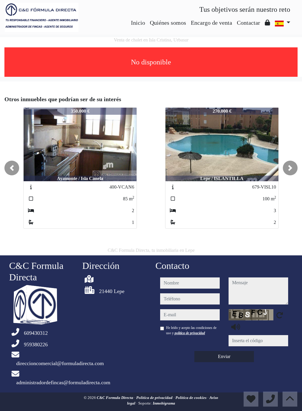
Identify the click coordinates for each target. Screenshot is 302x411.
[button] (11, 168)
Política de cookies (191, 397)
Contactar (248, 22)
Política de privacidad (154, 397)
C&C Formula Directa (115, 397)
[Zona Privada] (267, 22)
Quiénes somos (168, 22)
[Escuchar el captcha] (235, 327)
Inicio (138, 22)
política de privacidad (190, 333)
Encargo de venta (211, 22)
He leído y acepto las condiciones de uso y (191, 330)
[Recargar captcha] (279, 315)
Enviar (224, 356)
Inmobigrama (164, 403)
